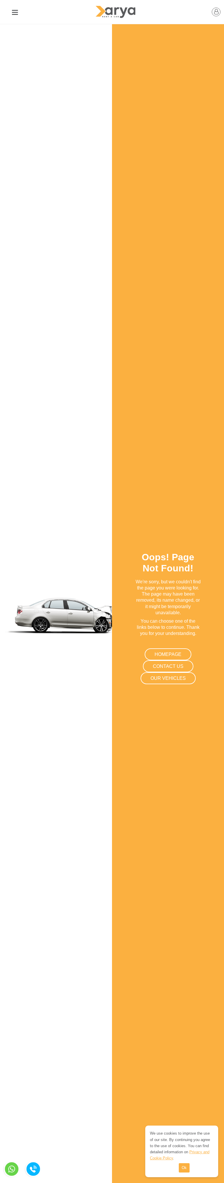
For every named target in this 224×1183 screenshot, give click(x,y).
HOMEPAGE (168, 654)
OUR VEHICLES (168, 678)
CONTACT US (168, 666)
